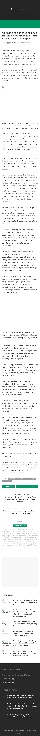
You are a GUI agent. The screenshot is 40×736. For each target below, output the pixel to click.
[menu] (5, 24)
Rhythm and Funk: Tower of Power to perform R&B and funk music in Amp (25, 602)
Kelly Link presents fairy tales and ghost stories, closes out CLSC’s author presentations (25, 653)
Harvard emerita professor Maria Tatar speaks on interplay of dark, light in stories (20, 499)
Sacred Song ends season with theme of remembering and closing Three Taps (24, 633)
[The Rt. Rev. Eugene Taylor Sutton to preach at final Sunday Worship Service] (6, 623)
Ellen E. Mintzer (11, 42)
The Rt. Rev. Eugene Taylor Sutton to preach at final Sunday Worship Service (25, 624)
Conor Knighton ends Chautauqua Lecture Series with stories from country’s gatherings (25, 643)
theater (7, 481)
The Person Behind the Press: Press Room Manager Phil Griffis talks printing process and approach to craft (22, 706)
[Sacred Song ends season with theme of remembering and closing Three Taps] (6, 632)
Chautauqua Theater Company (21, 478)
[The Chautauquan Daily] (20, 9)
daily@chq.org (9, 683)
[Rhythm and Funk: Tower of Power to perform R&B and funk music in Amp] (6, 601)
